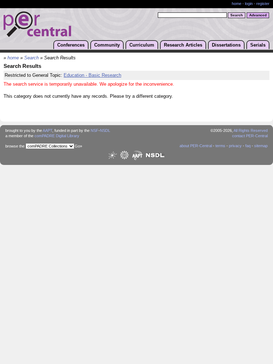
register (262, 3)
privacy (235, 146)
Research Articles (183, 45)
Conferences (71, 45)
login (249, 3)
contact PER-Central (250, 136)
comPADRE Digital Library (56, 136)
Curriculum (141, 45)
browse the (15, 146)
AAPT (47, 130)
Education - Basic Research (92, 75)
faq (248, 146)
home (236, 3)
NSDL (105, 130)
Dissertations (226, 45)
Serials (258, 45)
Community (107, 45)
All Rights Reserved (251, 130)
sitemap (261, 146)
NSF (94, 130)
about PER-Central (196, 146)
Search (31, 57)
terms (220, 146)
